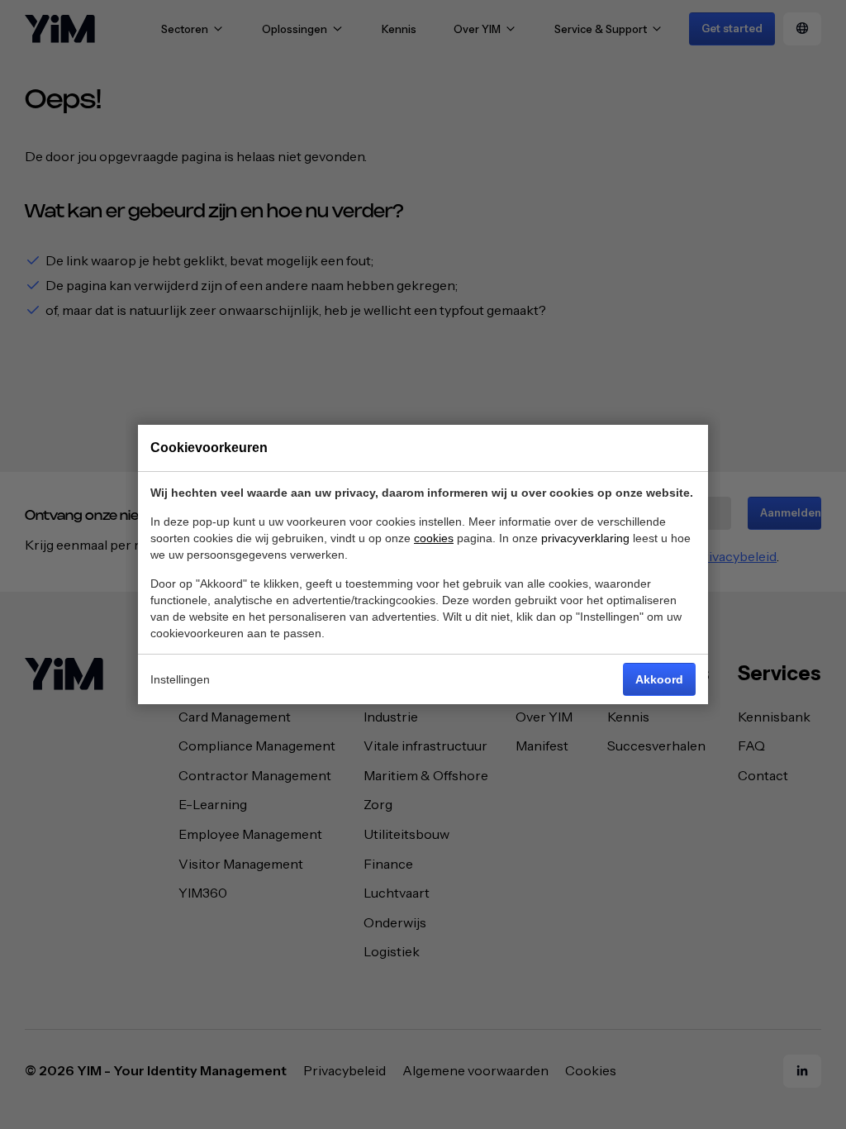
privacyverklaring (585, 538)
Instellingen (180, 679)
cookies (434, 538)
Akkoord (659, 679)
